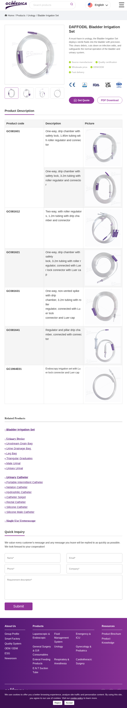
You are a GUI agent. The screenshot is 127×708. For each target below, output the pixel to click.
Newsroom (11, 658)
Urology (31, 15)
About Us (10, 626)
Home (11, 15)
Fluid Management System (61, 638)
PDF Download (110, 100)
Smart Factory (12, 638)
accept (69, 702)
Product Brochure (111, 634)
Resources (108, 626)
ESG (7, 653)
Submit (18, 606)
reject (58, 702)
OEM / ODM (11, 648)
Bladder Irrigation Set (48, 15)
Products (20, 15)
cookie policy (76, 698)
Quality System (13, 643)
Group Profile (12, 634)
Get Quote (84, 100)
